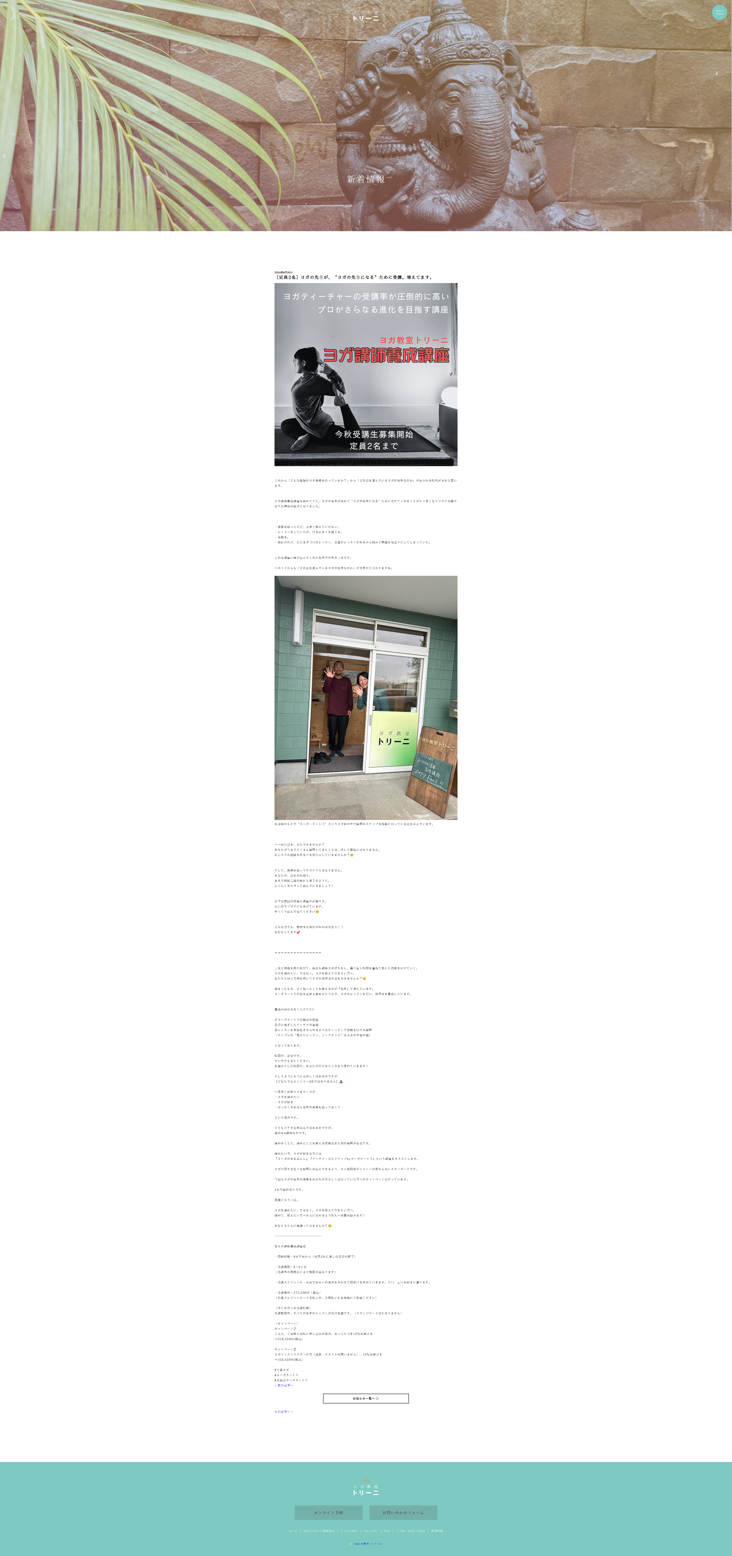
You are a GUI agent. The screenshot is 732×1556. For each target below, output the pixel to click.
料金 (387, 1531)
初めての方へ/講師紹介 (319, 1531)
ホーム (293, 1531)
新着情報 (437, 1531)
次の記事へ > (284, 1411)
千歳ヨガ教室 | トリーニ (367, 1544)
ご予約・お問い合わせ (410, 1531)
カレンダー (371, 1531)
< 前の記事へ (284, 1385)
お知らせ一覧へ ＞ (366, 1398)
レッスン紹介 (349, 1531)
